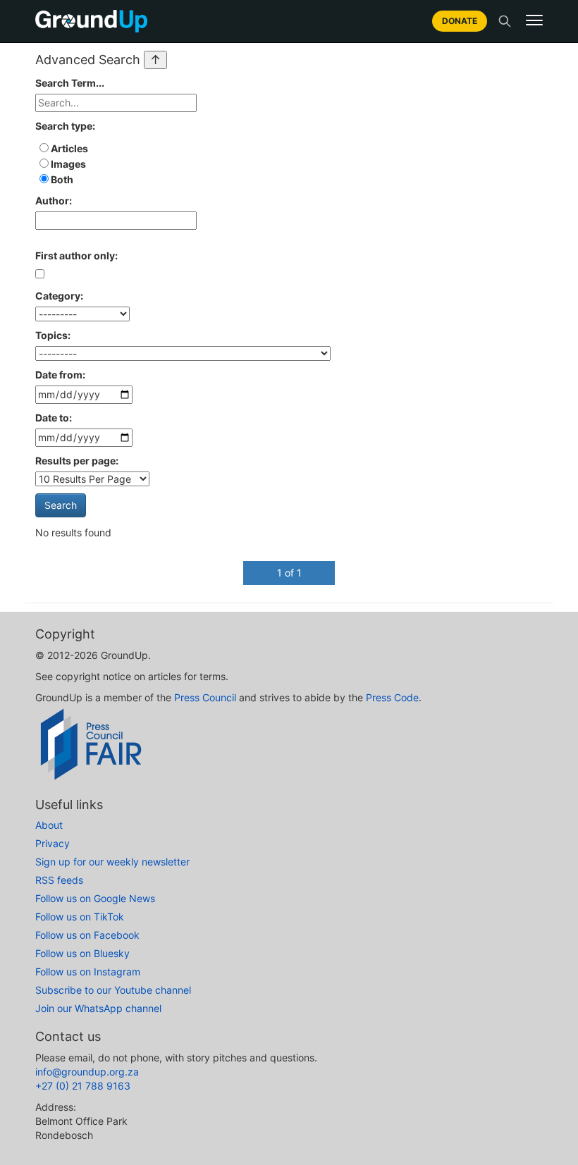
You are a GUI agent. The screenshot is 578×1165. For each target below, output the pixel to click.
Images (67, 164)
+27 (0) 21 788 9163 (82, 1086)
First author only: (76, 255)
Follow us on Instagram (87, 972)
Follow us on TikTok (79, 917)
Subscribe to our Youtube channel (113, 990)
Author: (53, 201)
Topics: (52, 335)
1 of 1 (289, 573)
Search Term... (69, 83)
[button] (534, 20)
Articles (68, 148)
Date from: (60, 375)
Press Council (205, 697)
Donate (459, 21)
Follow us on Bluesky (82, 953)
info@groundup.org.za (87, 1072)
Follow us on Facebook (87, 935)
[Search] (504, 21)
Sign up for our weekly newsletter (112, 862)
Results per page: (76, 461)
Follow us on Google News (95, 898)
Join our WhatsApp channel (98, 1008)
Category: (59, 296)
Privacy (52, 843)
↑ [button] (155, 59)
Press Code (392, 697)
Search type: (65, 126)
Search (60, 505)
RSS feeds (59, 880)
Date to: (53, 418)
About (49, 825)
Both (61, 179)
